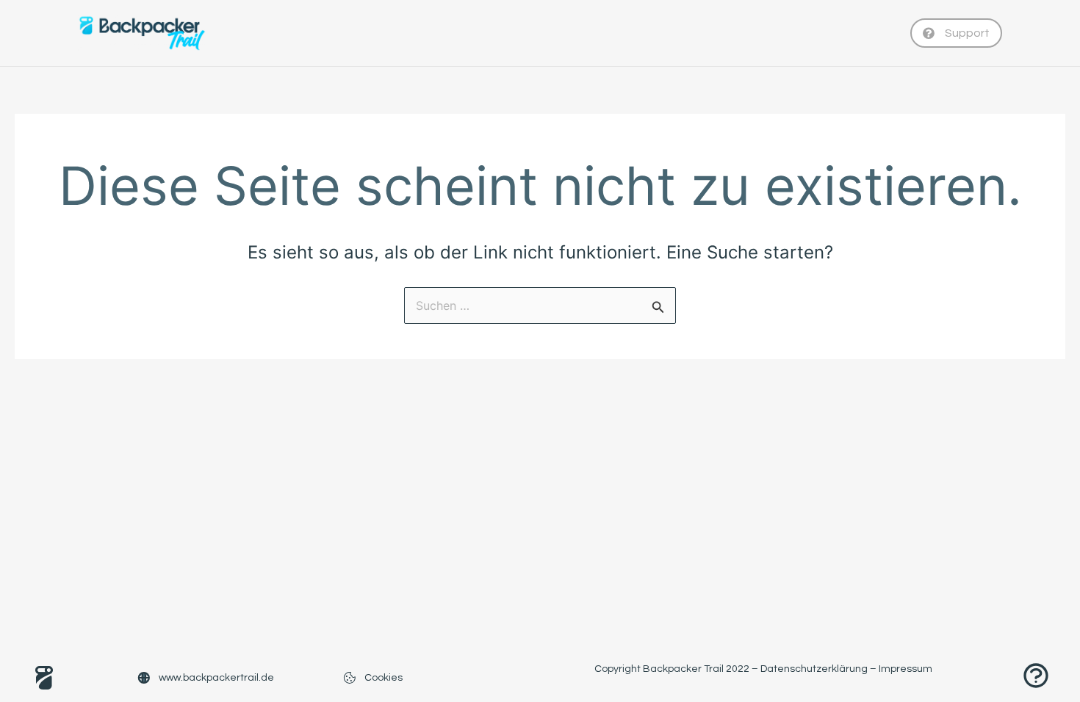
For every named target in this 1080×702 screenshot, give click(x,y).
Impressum (905, 669)
